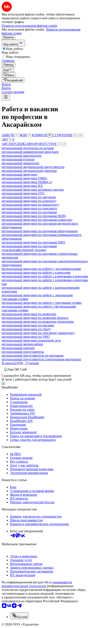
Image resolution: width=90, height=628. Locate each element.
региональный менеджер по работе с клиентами (36, 272)
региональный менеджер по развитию (29, 314)
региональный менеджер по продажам (29, 212)
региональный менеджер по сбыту (26, 329)
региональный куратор (18, 159)
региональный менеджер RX (22, 186)
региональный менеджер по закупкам (29, 197)
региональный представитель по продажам (32, 355)
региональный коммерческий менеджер (30, 152)
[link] (9, 74)
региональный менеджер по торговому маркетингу (38, 333)
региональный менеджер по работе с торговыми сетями (42, 302)
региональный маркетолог (21, 163)
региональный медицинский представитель (33, 167)
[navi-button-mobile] (6, 97)
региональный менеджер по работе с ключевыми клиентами (45, 276)
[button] (6, 84)
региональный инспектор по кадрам (28, 148)
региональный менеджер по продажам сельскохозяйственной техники (29, 248)
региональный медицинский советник (29, 170)
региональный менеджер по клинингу (29, 201)
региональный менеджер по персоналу (29, 208)
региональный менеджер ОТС (23, 193)
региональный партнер (18, 348)
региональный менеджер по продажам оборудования (39, 231)
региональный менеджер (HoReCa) (27, 182)
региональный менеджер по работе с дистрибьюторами (41, 269)
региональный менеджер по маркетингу (30, 204)
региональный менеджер (19, 174)
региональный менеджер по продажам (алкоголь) (37, 219)
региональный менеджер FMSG (24, 178)
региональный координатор (21, 155)
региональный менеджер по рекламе (28, 325)
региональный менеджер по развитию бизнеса (35, 318)
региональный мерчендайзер (22, 344)
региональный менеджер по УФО (26, 336)
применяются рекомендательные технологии (37, 584)
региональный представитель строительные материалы (41, 359)
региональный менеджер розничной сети (31, 340)
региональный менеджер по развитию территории (38, 321)
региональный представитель (23, 351)
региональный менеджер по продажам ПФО (33, 242)
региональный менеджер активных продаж (33, 189)
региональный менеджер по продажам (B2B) (34, 216)
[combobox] (19, 615)
